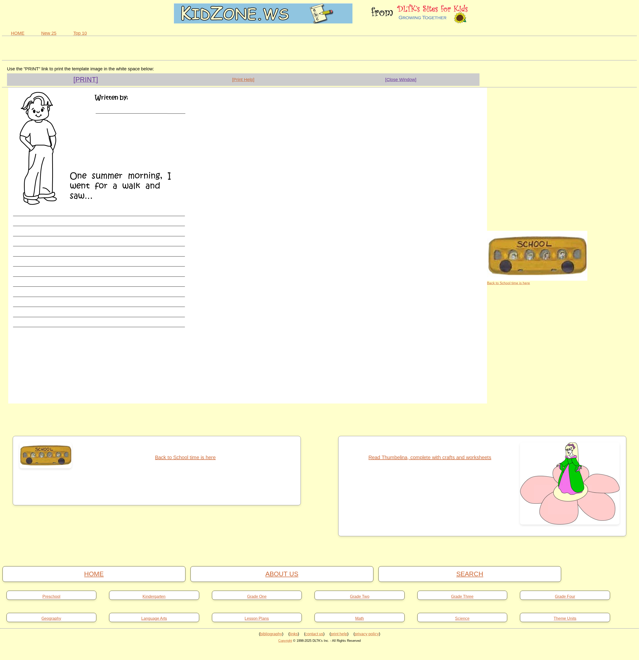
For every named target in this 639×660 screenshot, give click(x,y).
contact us (314, 634)
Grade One (257, 596)
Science (462, 618)
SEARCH (469, 574)
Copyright (285, 641)
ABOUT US (281, 574)
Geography (51, 618)
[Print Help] (243, 79)
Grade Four (565, 596)
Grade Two (359, 596)
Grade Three (462, 596)
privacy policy (367, 634)
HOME (17, 33)
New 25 (48, 33)
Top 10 (80, 33)
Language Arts (154, 618)
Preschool (51, 596)
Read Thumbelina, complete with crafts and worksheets (429, 457)
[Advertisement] (319, 47)
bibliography (271, 634)
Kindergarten (154, 596)
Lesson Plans (257, 618)
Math (359, 618)
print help (339, 634)
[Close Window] (400, 79)
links (294, 634)
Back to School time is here (508, 283)
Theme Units (565, 618)
